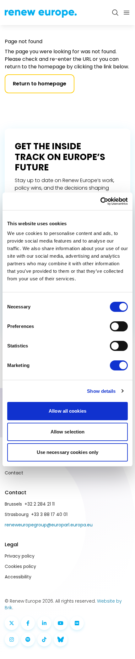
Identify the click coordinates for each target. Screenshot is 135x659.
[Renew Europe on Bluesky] (61, 639)
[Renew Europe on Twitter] (12, 623)
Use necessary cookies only (68, 452)
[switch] (119, 326)
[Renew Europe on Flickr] (77, 623)
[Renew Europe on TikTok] (44, 639)
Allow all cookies (67, 411)
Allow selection (68, 431)
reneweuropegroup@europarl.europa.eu (49, 525)
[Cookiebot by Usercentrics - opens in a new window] (100, 201)
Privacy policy (20, 556)
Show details (101, 391)
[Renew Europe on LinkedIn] (44, 623)
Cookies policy (20, 566)
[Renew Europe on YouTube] (61, 623)
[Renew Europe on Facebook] (28, 623)
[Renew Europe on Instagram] (12, 639)
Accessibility (18, 577)
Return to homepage (39, 83)
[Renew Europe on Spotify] (28, 639)
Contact (14, 473)
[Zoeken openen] (115, 12)
